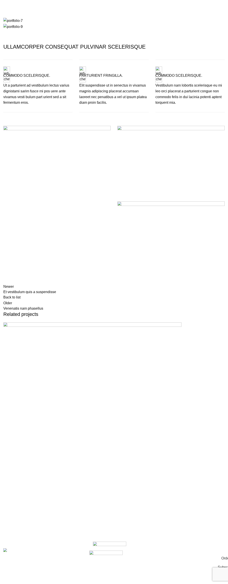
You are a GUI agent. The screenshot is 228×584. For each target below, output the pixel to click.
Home (7, 15)
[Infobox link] (38, 86)
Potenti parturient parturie (30, 525)
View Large (8, 506)
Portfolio (22, 15)
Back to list (11, 297)
